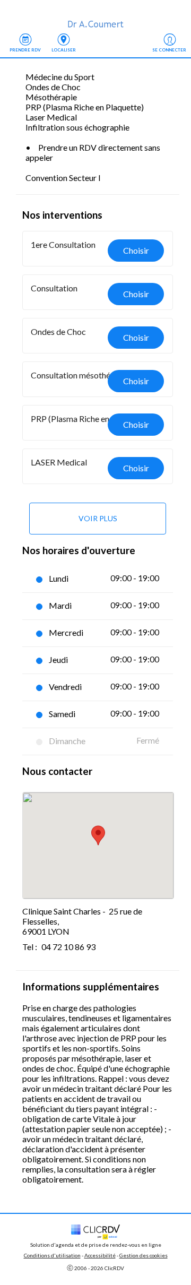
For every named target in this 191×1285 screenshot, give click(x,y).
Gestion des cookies (143, 1255)
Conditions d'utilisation (52, 1255)
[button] (97, 248)
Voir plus (98, 518)
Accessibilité (100, 1255)
